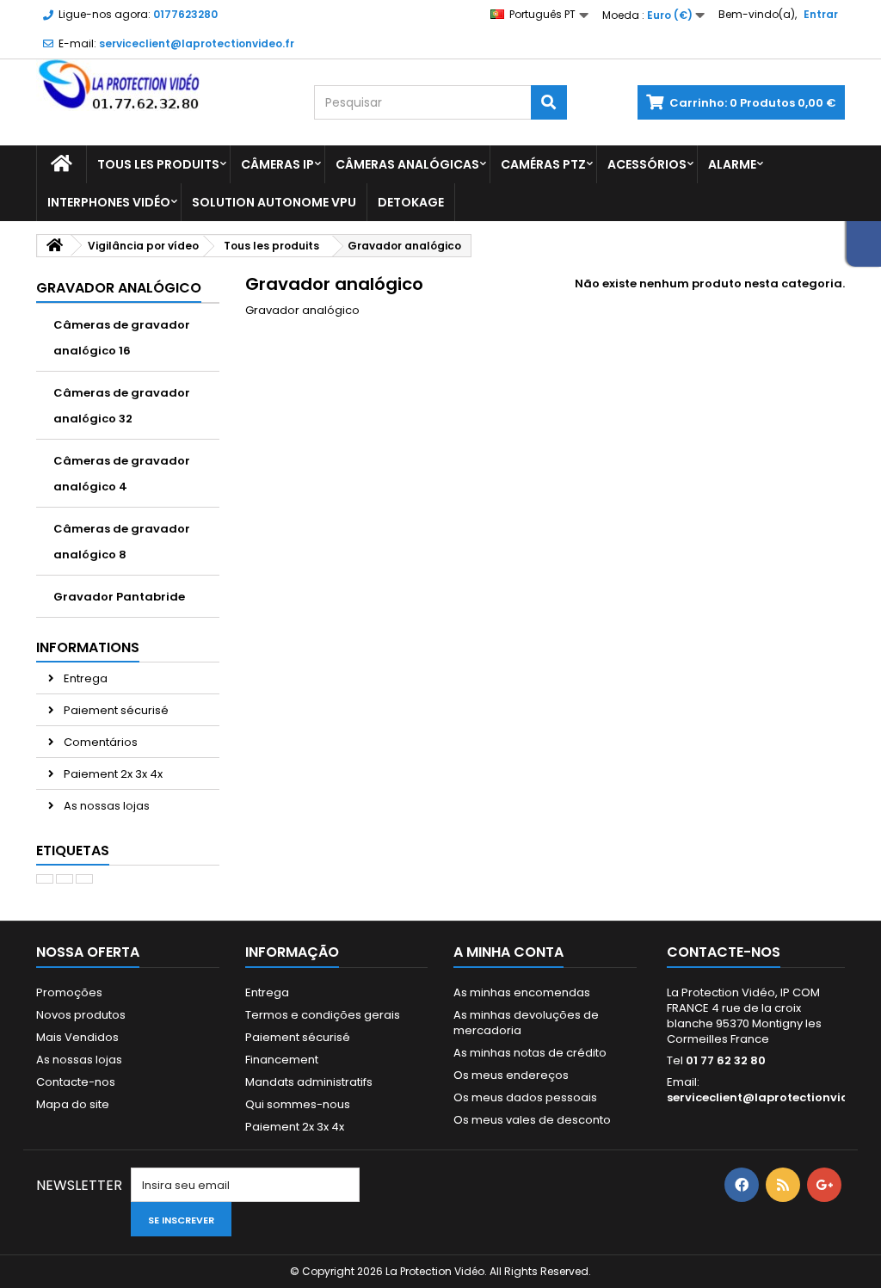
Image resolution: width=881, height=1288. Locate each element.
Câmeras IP (277, 164)
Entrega (84, 678)
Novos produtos (81, 1015)
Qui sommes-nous (297, 1104)
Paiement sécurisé (115, 710)
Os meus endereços (511, 1075)
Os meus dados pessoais (525, 1097)
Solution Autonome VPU (274, 202)
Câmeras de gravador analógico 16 (121, 338)
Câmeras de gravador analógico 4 (121, 474)
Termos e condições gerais (322, 1015)
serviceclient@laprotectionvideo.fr (772, 1097)
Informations (87, 647)
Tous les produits (158, 164)
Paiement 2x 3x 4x (112, 774)
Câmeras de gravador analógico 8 (121, 542)
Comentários (99, 742)
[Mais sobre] (44, 879)
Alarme (732, 164)
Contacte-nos (75, 1082)
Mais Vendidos (77, 1037)
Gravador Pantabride (119, 597)
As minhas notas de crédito (530, 1053)
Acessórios (647, 164)
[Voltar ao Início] (54, 245)
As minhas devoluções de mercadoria (526, 1022)
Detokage (411, 202)
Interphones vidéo (108, 202)
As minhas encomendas (521, 992)
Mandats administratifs (309, 1082)
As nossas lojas (105, 806)
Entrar (821, 14)
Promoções (69, 992)
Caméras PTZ (543, 164)
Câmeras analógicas (407, 164)
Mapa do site (72, 1104)
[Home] (61, 164)
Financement (281, 1059)
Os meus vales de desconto (532, 1120)
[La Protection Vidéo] (162, 85)
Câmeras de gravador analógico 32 (121, 406)
